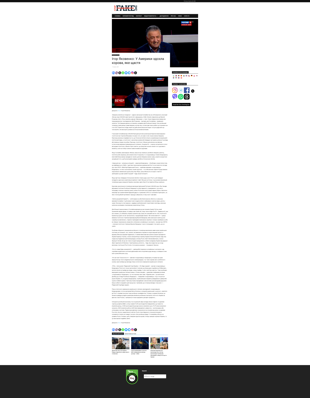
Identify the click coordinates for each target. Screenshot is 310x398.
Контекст (139, 16)
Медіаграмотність (150, 16)
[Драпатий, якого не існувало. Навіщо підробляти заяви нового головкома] (120, 343)
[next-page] (115, 360)
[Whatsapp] (122, 72)
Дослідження (164, 16)
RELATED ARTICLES (118, 333)
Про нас (173, 16)
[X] (119, 72)
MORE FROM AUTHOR (130, 333)
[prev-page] (113, 360)
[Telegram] (129, 72)
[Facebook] (113, 72)
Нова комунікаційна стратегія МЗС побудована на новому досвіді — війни (138, 352)
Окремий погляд (128, 16)
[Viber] (116, 72)
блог (119, 110)
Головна (117, 16)
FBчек (180, 16)
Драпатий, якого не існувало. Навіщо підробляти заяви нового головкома (120, 352)
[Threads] (135, 72)
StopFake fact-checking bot (181, 104)
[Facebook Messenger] (126, 72)
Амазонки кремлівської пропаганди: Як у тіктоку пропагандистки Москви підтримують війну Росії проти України (158, 354)
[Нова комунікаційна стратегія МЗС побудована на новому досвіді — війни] (140, 343)
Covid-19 (186, 16)
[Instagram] (132, 72)
